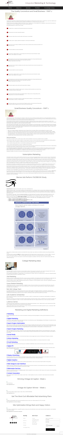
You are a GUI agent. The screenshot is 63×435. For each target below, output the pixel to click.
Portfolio (37, 8)
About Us (18, 8)
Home (10, 8)
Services (28, 8)
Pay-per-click (11, 357)
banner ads (40, 197)
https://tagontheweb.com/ (11, 384)
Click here (8, 151)
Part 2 (13, 151)
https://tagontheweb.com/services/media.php (14, 401)
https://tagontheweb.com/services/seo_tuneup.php (14, 411)
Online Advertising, (39, 320)
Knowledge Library (49, 8)
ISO (22, 20)
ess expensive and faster (23, 194)
